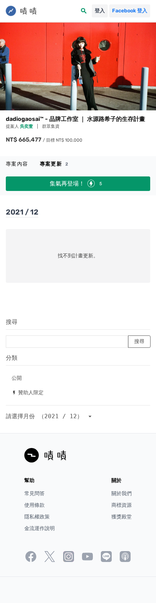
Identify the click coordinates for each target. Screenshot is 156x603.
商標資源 (121, 505)
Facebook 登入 (129, 11)
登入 (100, 11)
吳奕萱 (27, 126)
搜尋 (11, 321)
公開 (17, 377)
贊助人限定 (28, 392)
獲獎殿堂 (121, 517)
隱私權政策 (37, 517)
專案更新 (54, 164)
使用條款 (34, 505)
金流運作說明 (39, 528)
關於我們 (121, 493)
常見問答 (34, 493)
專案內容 (17, 164)
